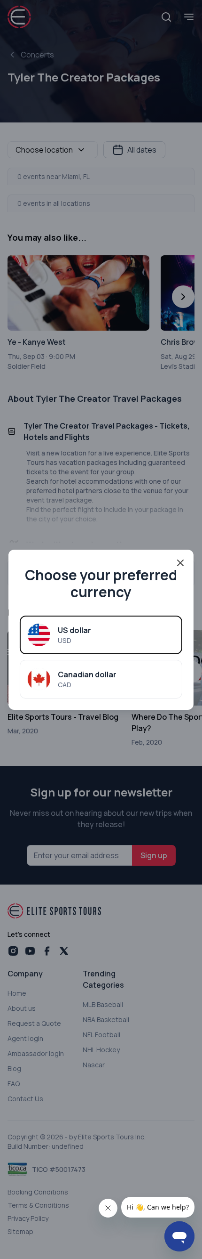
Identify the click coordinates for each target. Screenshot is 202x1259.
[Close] (180, 563)
